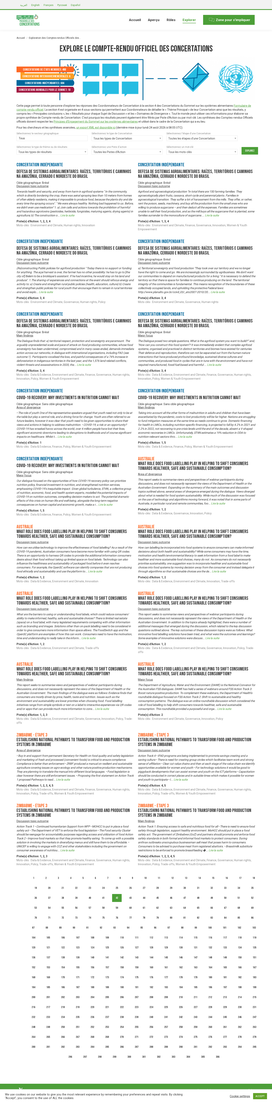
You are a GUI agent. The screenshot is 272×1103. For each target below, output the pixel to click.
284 (92, 1047)
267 (77, 1037)
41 (103, 898)
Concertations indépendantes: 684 (44, 83)
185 (48, 987)
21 (63, 888)
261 (225, 1027)
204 (92, 997)
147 (195, 957)
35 (252, 888)
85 (239, 917)
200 (33, 997)
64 (184, 907)
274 (181, 1037)
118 (240, 937)
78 (144, 917)
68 (239, 907)
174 (122, 977)
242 (181, 1017)
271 (136, 1037)
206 (122, 997)
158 (122, 967)
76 (117, 917)
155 (77, 967)
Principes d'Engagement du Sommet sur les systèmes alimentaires (96, 121)
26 (130, 888)
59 (117, 907)
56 (76, 907)
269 (107, 1037)
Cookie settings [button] (240, 1096)
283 (77, 1047)
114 (181, 937)
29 (171, 888)
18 (253, 878)
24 (103, 888)
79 (157, 917)
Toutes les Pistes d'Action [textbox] (109, 152)
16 (226, 878)
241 (166, 1017)
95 (141, 927)
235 (77, 1017)
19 (35, 888)
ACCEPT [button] (260, 1096)
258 (181, 1027)
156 (92, 967)
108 (92, 937)
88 (47, 927)
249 (48, 1027)
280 (33, 1047)
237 (107, 1017)
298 (100, 1056)
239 (136, 1017)
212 (210, 997)
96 (155, 927)
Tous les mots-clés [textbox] (180, 152)
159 (136, 967)
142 (122, 957)
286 (122, 1047)
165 (225, 967)
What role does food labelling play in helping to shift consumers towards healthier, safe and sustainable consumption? (193, 466)
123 (77, 947)
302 (158, 1056)
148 (210, 957)
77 (130, 917)
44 (144, 898)
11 (159, 878)
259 (195, 1027)
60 (130, 907)
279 (254, 1037)
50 (225, 898)
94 (128, 927)
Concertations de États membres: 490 (44, 70)
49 (211, 898)
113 (166, 937)
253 (107, 1027)
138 (63, 957)
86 (252, 917)
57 (90, 907)
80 (171, 917)
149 (225, 957)
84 (225, 917)
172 (92, 977)
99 (196, 927)
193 (166, 987)
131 (195, 947)
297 (85, 1056)
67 (225, 907)
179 (195, 977)
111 (136, 937)
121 (48, 947)
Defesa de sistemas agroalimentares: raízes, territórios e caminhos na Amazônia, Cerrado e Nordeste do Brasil (74, 174)
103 (254, 927)
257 (166, 1027)
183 (254, 977)
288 (151, 1047)
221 (107, 1007)
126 (122, 947)
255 (136, 1027)
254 (122, 1027)
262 (240, 1027)
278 (240, 1037)
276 (210, 1037)
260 (210, 1027)
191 (136, 987)
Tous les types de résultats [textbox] (35, 152)
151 (254, 957)
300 (129, 1056)
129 (166, 947)
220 (92, 1007)
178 (181, 977)
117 (225, 937)
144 (151, 957)
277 (225, 1037)
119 (254, 937)
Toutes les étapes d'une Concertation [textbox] (191, 138)
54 (49, 907)
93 (114, 927)
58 (103, 907)
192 (151, 987)
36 (35, 898)
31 (198, 888)
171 (77, 977)
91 (87, 927)
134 (240, 947)
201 (48, 997)
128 (151, 947)
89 (60, 927)
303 (173, 1056)
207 (136, 997)
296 (70, 1056)
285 (107, 1047)
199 (254, 987)
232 (33, 1017)
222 (122, 1007)
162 (181, 967)
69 (252, 907)
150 (240, 957)
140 (92, 957)
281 (48, 1047)
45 (157, 898)
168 (33, 977)
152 (33, 967)
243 (195, 1017)
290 (181, 1047)
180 (210, 977)
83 (211, 917)
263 (254, 1027)
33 (225, 888)
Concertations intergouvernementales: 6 (46, 76)
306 (217, 1056)
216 (33, 1007)
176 (151, 977)
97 (168, 927)
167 (254, 967)
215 (254, 997)
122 (63, 947)
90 (74, 927)
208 (151, 997)
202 (63, 997)
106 (63, 937)
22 (76, 888)
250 (63, 1027)
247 (254, 1017)
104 (33, 937)
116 (210, 937)
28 (157, 888)
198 (240, 987)
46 (171, 898)
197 (225, 987)
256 (151, 1027)
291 (195, 1047)
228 (210, 1007)
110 (122, 937)
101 (224, 927)
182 (240, 977)
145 (166, 957)
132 (210, 947)
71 (49, 917)
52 (252, 898)
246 (240, 1017)
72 (63, 917)
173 (107, 977)
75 (103, 917)
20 (49, 888)
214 (240, 997)
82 (198, 917)
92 (101, 927)
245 (225, 1017)
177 (166, 977)
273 (166, 1037)
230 (240, 1007)
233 (48, 1017)
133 (225, 947)
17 (240, 878)
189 (107, 987)
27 (144, 888)
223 (136, 1007)
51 (239, 898)
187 (77, 987)
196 (210, 987)
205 (107, 997)
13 (186, 878)
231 (254, 1007)
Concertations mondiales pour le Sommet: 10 (44, 90)
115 (195, 937)
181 (225, 977)
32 (211, 888)
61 (144, 907)
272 (151, 1037)
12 (172, 878)
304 (188, 1056)
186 (63, 987)
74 (90, 917)
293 (225, 1047)
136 (33, 957)
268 (92, 1037)
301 (144, 1056)
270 (122, 1037)
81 (184, 917)
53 (35, 907)
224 (151, 1007)
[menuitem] (135, 20)
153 (48, 967)
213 (225, 997)
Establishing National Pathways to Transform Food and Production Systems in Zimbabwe (73, 742)
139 (77, 957)
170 (63, 977)
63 (171, 907)
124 (92, 947)
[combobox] (52, 138)
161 (166, 967)
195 (195, 987)
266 (63, 1037)
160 (151, 967)
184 (33, 987)
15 (213, 878)
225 (166, 1007)
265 (48, 1037)
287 (136, 1047)
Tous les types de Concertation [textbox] (112, 138)
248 (33, 1027)
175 (136, 977)
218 (63, 1007)
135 (254, 947)
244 (210, 1017)
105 (48, 937)
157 (107, 967)
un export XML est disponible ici (95, 127)
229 (225, 1007)
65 (198, 907)
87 (33, 927)
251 (77, 1027)
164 (210, 967)
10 (145, 878)
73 (76, 917)
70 (35, 917)
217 (48, 1007)
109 (107, 937)
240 (151, 1017)
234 (63, 1017)
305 (203, 1056)
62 (157, 907)
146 (181, 957)
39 (76, 898)
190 (122, 987)
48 (198, 898)
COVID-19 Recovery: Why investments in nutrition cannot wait (68, 398)
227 (195, 1007)
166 (240, 967)
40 (90, 898)
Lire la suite (67, 215)
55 (63, 907)
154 (63, 967)
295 (254, 1047)
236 (92, 1017)
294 (240, 1047)
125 (107, 947)
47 (184, 898)
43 (130, 898)
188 (92, 987)
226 (181, 1007)
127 (136, 947)
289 (166, 1047)
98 (182, 927)
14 (199, 878)
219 (77, 1007)
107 (77, 937)
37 (49, 898)
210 (181, 997)
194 (181, 987)
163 (195, 967)
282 (63, 1047)
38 (63, 898)
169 (48, 977)
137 (48, 957)
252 (92, 1027)
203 (77, 997)
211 (195, 997)
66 (211, 907)
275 (195, 1037)
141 (107, 957)
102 (239, 927)
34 (239, 888)
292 (210, 1047)
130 (181, 947)
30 (184, 888)
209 (166, 997)
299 (114, 1056)
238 (122, 1017)
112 (151, 937)
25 (117, 888)
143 (136, 957)
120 (33, 947)
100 (210, 927)
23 (90, 888)
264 (33, 1037)
